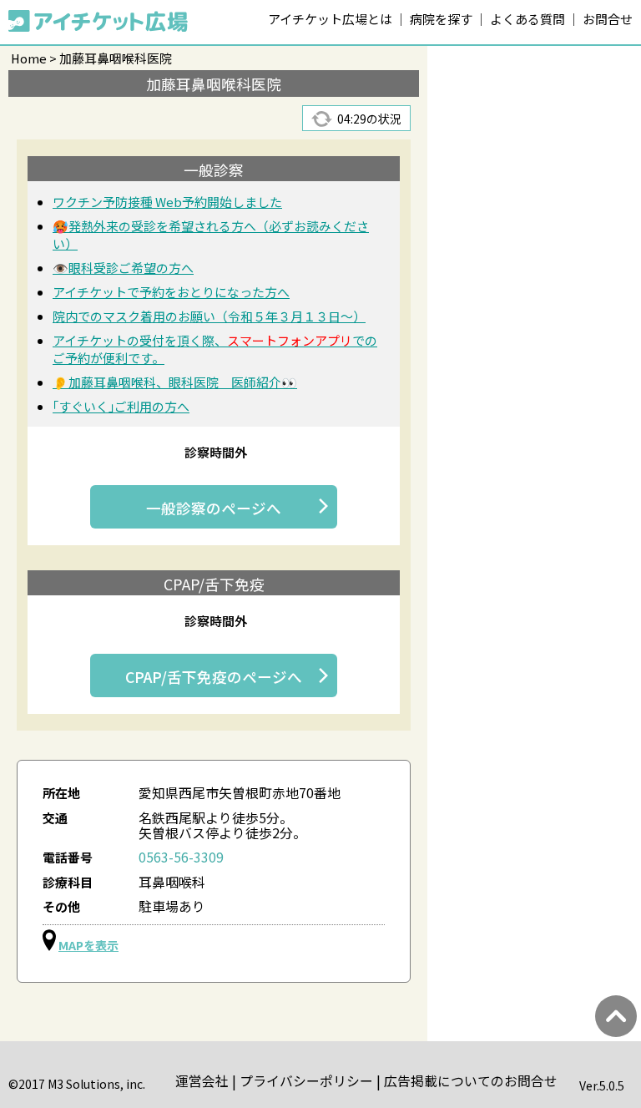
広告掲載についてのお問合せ (471, 1080)
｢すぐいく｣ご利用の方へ (121, 406)
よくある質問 (527, 19)
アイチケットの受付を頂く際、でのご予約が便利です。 (215, 349)
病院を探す (441, 19)
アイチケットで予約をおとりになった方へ (171, 292)
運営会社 (202, 1080)
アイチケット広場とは (330, 19)
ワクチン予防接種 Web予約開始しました (167, 201)
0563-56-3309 (181, 857)
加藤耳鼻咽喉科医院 (115, 58)
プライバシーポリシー (306, 1080)
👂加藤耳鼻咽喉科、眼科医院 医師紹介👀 (175, 382)
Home (29, 58)
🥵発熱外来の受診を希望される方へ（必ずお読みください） (211, 234)
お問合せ (608, 19)
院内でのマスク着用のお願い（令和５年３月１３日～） (209, 316)
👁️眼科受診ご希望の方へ (123, 267)
